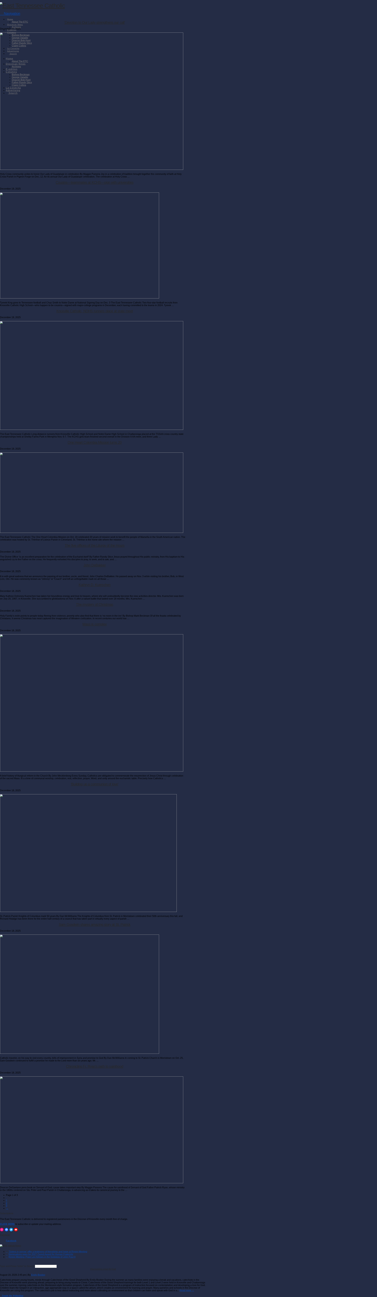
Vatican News (14, 1245)
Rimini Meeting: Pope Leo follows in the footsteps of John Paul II (42, 1257)
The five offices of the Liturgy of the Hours (94, 545)
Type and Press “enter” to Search (17, 1266)
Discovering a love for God (103, 1269)
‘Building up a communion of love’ (94, 784)
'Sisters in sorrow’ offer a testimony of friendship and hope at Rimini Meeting (48, 1251)
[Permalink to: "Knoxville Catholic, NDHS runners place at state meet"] (91, 429)
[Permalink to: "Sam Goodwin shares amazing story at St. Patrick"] (79, 1053)
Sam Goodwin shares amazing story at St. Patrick (94, 924)
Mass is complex (94, 624)
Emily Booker (38, 1275)
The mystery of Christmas (94, 604)
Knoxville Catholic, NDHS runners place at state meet (94, 311)
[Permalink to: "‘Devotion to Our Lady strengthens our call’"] (91, 169)
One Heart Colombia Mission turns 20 (95, 442)
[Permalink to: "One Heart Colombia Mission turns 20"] (91, 532)
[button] (10, 13)
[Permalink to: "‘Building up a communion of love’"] (88, 911)
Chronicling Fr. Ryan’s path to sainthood (94, 1066)
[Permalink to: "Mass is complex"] (91, 770)
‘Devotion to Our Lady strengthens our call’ (94, 22)
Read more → (187, 1290)
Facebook (5, 1235)
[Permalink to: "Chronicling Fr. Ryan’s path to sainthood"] (91, 1182)
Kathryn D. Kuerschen (94, 585)
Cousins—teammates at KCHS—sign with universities (94, 182)
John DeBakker (94, 565)
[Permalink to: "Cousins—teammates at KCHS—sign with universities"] (79, 297)
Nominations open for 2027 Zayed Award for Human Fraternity (41, 1254)
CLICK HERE (7, 1224)
